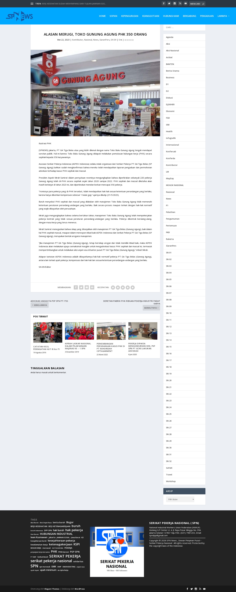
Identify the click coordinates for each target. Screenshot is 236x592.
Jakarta (52, 537)
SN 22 (168, 394)
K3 (82, 537)
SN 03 (168, 266)
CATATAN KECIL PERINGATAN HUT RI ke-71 (46, 347)
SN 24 (168, 407)
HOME (102, 16)
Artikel (169, 57)
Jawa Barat (75, 537)
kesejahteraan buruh (39, 541)
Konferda (170, 158)
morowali (46, 548)
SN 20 (168, 380)
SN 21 (168, 387)
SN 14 (168, 340)
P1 (167, 205)
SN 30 (168, 447)
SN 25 (168, 414)
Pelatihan (170, 212)
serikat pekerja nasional (51, 560)
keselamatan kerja (39, 544)
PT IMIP (33, 557)
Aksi (168, 44)
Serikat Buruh (42, 557)
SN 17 (168, 360)
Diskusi (169, 97)
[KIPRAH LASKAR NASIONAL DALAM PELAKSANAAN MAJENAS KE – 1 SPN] (79, 331)
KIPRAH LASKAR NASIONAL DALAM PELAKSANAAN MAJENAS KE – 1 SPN (78, 346)
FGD (168, 118)
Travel (169, 474)
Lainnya (222, 16)
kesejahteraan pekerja (61, 540)
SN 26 (168, 421)
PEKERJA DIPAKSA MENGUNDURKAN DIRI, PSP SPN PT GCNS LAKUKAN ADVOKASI (141, 347)
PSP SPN (74, 551)
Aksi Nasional (172, 50)
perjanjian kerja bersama (40, 552)
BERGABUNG (189, 16)
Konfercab (171, 151)
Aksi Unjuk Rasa (46, 523)
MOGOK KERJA (36, 548)
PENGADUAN (207, 16)
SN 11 (168, 320)
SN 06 (168, 286)
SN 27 (168, 427)
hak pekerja (74, 530)
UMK (53, 566)
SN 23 (168, 400)
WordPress (80, 589)
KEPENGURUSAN (129, 16)
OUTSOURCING (57, 548)
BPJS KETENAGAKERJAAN (59, 526)
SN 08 (168, 299)
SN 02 (168, 259)
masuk (45, 372)
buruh (76, 526)
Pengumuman (172, 218)
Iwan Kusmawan (39, 537)
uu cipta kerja (63, 570)
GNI (167, 124)
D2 (167, 91)
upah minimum (48, 569)
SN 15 (168, 346)
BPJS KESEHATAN (39, 526)
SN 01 (168, 252)
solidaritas (78, 561)
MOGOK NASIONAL (175, 185)
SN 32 (168, 461)
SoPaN (113, 16)
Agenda (169, 37)
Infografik (171, 138)
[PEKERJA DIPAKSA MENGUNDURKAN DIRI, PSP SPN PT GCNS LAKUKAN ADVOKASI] (142, 331)
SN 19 (168, 373)
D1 (167, 84)
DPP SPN (48, 530)
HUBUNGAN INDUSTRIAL (56, 534)
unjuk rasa (81, 567)
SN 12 (168, 326)
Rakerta (170, 239)
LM (167, 171)
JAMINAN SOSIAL (63, 537)
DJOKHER (170, 104)
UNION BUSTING (69, 567)
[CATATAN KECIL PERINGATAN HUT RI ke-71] (47, 332)
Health (169, 131)
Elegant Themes (52, 589)
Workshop (171, 481)
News (95, 39)
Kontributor (77, 39)
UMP (59, 567)
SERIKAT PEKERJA (65, 556)
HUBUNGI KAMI (171, 16)
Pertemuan (171, 225)
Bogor (69, 522)
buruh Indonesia (37, 531)
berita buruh (59, 522)
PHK (54, 551)
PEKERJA (68, 548)
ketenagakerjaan (60, 544)
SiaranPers (105, 39)
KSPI (76, 544)
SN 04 (168, 272)
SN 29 (168, 441)
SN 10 (168, 313)
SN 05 (168, 279)
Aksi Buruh (35, 523)
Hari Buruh (35, 534)
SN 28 (168, 434)
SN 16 (168, 353)
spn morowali (44, 567)
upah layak (35, 570)
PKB (168, 232)
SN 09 (113, 39)
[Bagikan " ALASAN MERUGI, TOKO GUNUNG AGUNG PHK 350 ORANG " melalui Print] (92, 287)
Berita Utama (172, 70)
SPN (34, 565)
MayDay (170, 178)
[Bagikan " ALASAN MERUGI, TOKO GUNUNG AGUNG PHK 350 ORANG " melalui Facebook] (76, 287)
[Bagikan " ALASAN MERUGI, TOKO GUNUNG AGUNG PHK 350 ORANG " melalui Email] (86, 287)
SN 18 (168, 367)
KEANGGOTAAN (150, 16)
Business (170, 77)
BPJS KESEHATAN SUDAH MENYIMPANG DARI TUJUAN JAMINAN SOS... (74, 3)
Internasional (172, 144)
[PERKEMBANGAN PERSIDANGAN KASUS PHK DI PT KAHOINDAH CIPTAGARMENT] (111, 331)
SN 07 (168, 293)
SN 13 (168, 333)
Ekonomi (170, 111)
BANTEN (170, 64)
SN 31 (168, 454)
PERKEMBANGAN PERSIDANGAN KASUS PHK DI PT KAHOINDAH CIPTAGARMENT (111, 347)
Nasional (88, 39)
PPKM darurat (63, 552)
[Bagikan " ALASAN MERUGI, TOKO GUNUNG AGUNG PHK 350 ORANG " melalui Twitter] (81, 287)
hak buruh (58, 530)
